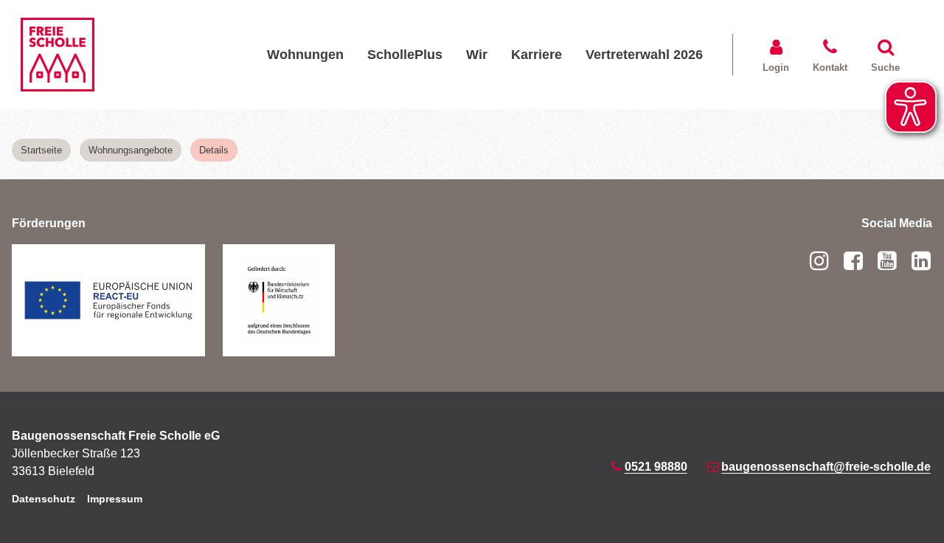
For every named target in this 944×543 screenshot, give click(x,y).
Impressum (114, 499)
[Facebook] (853, 260)
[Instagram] (822, 260)
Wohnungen (305, 54)
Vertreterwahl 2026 (644, 54)
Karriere (536, 54)
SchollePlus (404, 54)
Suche (885, 67)
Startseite (41, 150)
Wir (476, 54)
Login (776, 67)
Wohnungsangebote (130, 150)
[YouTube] (887, 260)
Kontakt (830, 67)
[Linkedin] (918, 260)
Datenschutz (43, 499)
